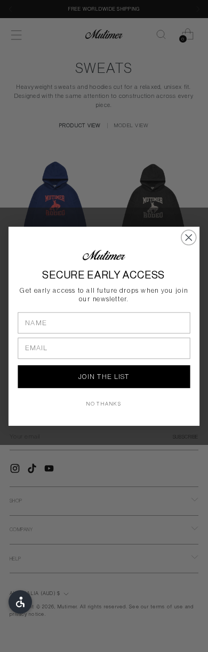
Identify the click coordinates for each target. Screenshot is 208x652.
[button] (20, 602)
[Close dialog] (188, 237)
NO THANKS (104, 404)
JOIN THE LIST (104, 376)
